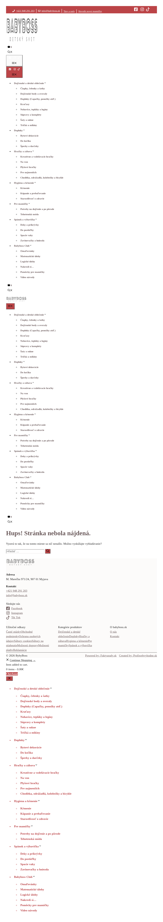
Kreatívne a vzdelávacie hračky (36, 156)
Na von (24, 162)
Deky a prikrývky (29, 225)
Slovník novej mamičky (90, 11)
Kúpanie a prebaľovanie (33, 193)
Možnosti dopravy (27, 645)
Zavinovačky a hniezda (32, 240)
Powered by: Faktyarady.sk (101, 655)
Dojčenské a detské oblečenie (29, 83)
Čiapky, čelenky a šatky (32, 88)
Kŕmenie (25, 188)
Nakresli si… (27, 266)
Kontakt (114, 636)
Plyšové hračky (28, 167)
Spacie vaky (26, 235)
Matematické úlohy (30, 256)
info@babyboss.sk (51, 11)
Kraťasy (24, 104)
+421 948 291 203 (25, 11)
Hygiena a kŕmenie (24, 183)
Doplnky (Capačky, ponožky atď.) (38, 99)
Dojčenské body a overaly (33, 93)
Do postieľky (27, 230)
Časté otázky (13, 631)
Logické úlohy (27, 261)
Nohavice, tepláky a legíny (34, 109)
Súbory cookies (23, 641)
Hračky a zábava (23, 151)
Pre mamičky (21, 204)
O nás (113, 631)
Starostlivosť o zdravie (32, 198)
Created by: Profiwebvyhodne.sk (138, 655)
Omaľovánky (27, 251)
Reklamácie (20, 650)
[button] (10, 52)
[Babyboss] (16, 301)
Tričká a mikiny (28, 125)
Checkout (12, 673)
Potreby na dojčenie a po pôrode (37, 209)
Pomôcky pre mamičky (32, 272)
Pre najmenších (28, 172)
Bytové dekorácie (29, 135)
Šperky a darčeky (29, 146)
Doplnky (18, 130)
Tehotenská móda (29, 214)
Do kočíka (25, 141)
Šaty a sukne (26, 120)
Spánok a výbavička (24, 219)
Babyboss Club (21, 246)
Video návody (27, 277)
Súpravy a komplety (30, 114)
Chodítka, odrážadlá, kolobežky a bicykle (41, 177)
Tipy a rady (69, 11)
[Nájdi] (47, 551)
